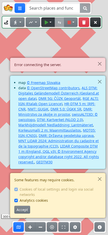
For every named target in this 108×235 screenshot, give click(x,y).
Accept (22, 209)
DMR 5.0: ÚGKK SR (65, 109)
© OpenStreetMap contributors (53, 87)
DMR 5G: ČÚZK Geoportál (59, 98)
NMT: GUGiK (38, 109)
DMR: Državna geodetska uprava (66, 135)
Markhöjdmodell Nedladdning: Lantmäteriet (55, 125)
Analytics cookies (34, 200)
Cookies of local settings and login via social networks (56, 192)
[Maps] (18, 227)
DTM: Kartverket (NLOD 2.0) (60, 119)
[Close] (99, 63)
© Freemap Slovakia (43, 82)
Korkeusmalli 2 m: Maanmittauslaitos (49, 130)
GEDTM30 (44, 162)
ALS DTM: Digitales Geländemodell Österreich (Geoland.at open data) (58, 93)
